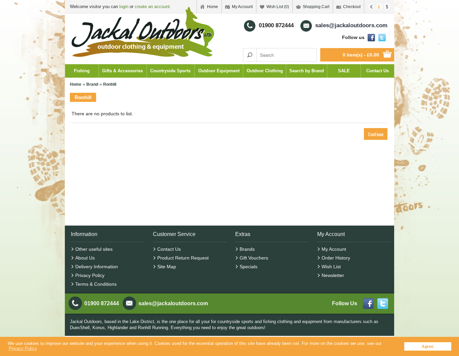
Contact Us (377, 70)
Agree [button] (427, 346)
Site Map (166, 266)
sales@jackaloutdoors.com (173, 303)
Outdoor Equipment (219, 70)
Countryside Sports (170, 70)
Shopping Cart (316, 7)
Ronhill (109, 84)
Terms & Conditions (96, 284)
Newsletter (333, 275)
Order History (336, 258)
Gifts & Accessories (122, 70)
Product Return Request (183, 258)
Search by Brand (306, 70)
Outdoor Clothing (265, 70)
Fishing (82, 70)
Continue (375, 133)
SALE (344, 70)
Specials (248, 266)
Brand (92, 84)
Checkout (352, 7)
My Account (242, 7)
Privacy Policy (90, 275)
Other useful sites (94, 249)
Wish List (331, 266)
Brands (247, 249)
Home (75, 84)
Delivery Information (96, 266)
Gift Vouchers (254, 258)
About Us (85, 258)
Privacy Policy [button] (23, 348)
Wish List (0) (277, 7)
